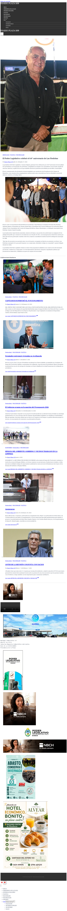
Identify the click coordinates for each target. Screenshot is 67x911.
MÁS (4, 901)
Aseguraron (10, 509)
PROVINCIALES (7, 16)
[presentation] (34, 277)
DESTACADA (6, 155)
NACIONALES (7, 14)
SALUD (7, 27)
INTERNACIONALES (9, 23)
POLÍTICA (6, 12)
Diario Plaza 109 (8, 162)
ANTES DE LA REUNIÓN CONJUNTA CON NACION (24, 564)
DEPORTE (6, 17)
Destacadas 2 (8, 297)
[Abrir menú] (2, 33)
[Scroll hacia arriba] (2, 882)
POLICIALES (8, 21)
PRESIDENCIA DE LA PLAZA (10, 9)
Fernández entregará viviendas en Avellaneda (23, 356)
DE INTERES (8, 25)
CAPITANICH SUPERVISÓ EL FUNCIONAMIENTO (24, 301)
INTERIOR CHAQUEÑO (9, 10)
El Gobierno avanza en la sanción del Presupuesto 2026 (27, 407)
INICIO (5, 7)
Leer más (20, 316)
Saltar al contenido (5, 1)
